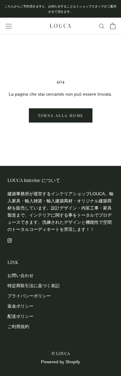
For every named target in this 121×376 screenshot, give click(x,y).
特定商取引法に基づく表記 (33, 285)
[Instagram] (9, 240)
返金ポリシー (20, 306)
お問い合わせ (20, 275)
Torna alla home (60, 115)
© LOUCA (61, 353)
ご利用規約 (18, 326)
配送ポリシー (20, 316)
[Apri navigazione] (9, 26)
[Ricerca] (102, 25)
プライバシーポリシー (29, 295)
